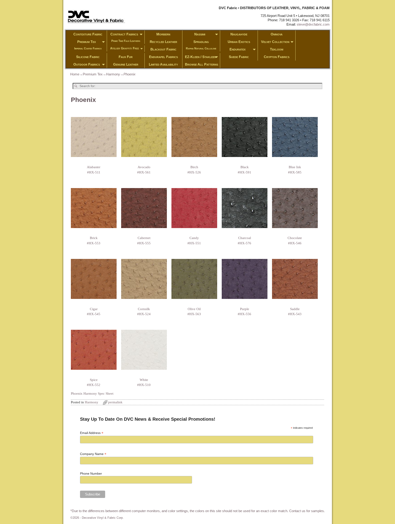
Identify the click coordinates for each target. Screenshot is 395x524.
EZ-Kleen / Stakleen (200, 57)
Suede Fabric (239, 57)
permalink (115, 402)
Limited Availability (163, 64)
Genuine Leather (125, 64)
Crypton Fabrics (276, 57)
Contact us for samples (306, 511)
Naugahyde (238, 34)
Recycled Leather (163, 42)
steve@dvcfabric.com (313, 24)
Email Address (91, 433)
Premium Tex (86, 42)
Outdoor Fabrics (86, 64)
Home (74, 74)
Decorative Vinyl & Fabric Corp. (103, 517)
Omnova (277, 34)
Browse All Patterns (201, 64)
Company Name (93, 454)
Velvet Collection (275, 42)
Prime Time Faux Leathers (125, 41)
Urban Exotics (239, 42)
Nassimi (199, 34)
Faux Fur (126, 57)
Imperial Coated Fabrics (87, 48)
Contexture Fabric (87, 34)
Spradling (201, 42)
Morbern (163, 34)
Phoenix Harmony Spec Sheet (92, 393)
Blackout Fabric (163, 49)
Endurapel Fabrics (163, 57)
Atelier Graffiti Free (124, 48)
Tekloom (276, 49)
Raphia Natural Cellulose (201, 48)
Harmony (113, 74)
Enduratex (238, 49)
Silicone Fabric (88, 57)
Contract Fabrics (124, 34)
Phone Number (91, 473)
